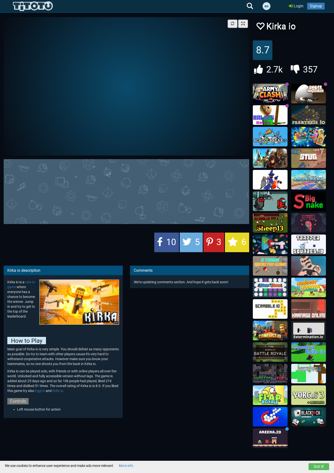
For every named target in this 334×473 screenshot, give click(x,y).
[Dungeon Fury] (270, 373)
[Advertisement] (126, 191)
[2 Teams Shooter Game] (270, 266)
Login (298, 6)
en (266, 6)
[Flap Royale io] (270, 395)
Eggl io (40, 391)
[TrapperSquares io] (308, 244)
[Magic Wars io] (270, 179)
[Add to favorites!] (260, 27)
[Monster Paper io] (308, 373)
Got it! (319, 466)
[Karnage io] (308, 309)
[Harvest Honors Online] (308, 287)
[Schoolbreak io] (270, 136)
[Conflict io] (270, 330)
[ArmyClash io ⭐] (270, 93)
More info (126, 466)
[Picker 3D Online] (270, 416)
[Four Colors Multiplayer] (308, 136)
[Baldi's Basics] (270, 115)
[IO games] (32, 6)
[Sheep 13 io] (270, 223)
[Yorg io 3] (308, 395)
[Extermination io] (308, 330)
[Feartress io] (308, 115)
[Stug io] (308, 158)
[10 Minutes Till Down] (308, 223)
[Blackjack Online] (308, 416)
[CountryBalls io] (308, 352)
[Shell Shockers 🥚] (308, 93)
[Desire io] (308, 266)
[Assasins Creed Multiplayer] (270, 158)
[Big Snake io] (308, 201)
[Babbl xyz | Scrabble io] (270, 309)
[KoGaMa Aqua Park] (308, 179)
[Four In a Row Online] (270, 287)
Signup (316, 6)
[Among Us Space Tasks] (270, 201)
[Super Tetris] (270, 244)
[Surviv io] (270, 352)
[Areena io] (270, 438)
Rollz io (57, 391)
